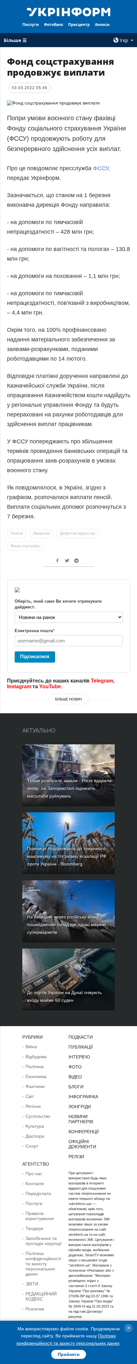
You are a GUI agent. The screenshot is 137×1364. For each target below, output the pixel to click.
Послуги (30, 24)
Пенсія (17, 533)
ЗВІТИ (31, 1283)
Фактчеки (35, 1086)
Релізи (76, 1156)
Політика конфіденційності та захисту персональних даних (43, 1263)
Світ (29, 1096)
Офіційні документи (82, 1144)
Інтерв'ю (79, 1056)
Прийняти (69, 1354)
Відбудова (36, 1056)
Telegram (102, 680)
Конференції (83, 1131)
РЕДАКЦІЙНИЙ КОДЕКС (41, 1296)
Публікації (80, 1047)
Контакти (34, 1183)
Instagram (19, 686)
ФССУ (100, 168)
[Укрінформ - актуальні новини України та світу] (69, 11)
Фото (75, 1066)
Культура (34, 1126)
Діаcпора (34, 1136)
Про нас (33, 1173)
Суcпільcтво (37, 1116)
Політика (34, 1066)
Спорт (31, 1146)
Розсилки (34, 1308)
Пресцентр (79, 24)
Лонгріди (79, 1106)
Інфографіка (83, 1096)
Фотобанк (53, 24)
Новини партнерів (80, 1119)
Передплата (38, 1193)
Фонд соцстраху (25, 546)
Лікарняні (41, 533)
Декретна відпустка (77, 533)
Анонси (102, 24)
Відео (75, 1076)
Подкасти (80, 1037)
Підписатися (34, 656)
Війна (31, 1046)
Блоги (75, 1086)
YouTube (50, 686)
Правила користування (39, 1216)
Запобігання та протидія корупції (43, 1241)
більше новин (68, 699)
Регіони (33, 1106)
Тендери (34, 1228)
